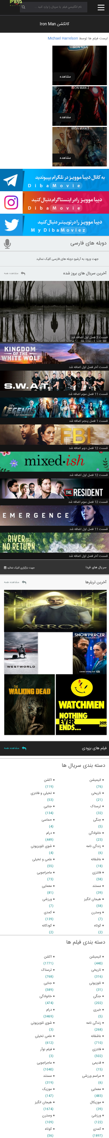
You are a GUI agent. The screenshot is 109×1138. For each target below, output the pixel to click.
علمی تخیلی (43, 1036)
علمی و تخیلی (42, 859)
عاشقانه (96, 1036)
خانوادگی (45, 996)
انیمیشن (95, 957)
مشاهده (65, 77)
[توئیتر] (54, 233)
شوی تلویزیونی (41, 1023)
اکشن (48, 957)
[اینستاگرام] (54, 211)
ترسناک (46, 970)
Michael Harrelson (63, 38)
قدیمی (96, 1063)
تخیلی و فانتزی (41, 793)
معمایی (96, 1089)
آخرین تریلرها (96, 582)
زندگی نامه (93, 1023)
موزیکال (95, 1102)
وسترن (47, 1115)
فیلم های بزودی (94, 748)
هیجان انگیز (43, 1102)
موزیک (47, 1089)
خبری (97, 1010)
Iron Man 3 (80, 128)
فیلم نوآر (46, 1049)
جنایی (48, 983)
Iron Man (80, 47)
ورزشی (96, 1115)
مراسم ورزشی (91, 1076)
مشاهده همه (11, 273)
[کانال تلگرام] (54, 189)
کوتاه (48, 1129)
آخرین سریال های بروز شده (85, 273)
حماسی (47, 820)
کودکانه (47, 926)
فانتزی (96, 1049)
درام (49, 1010)
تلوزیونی (95, 983)
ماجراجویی (44, 1063)
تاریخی (96, 970)
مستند (47, 1076)
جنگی (97, 996)
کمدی (97, 1129)
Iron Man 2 (80, 88)
